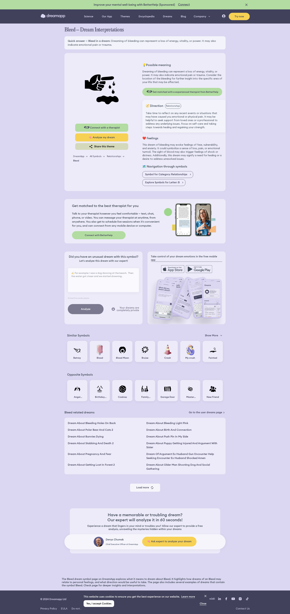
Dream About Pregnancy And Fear (89, 454)
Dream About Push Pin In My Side (167, 436)
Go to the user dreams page (205, 412)
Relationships (114, 156)
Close (203, 603)
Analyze (85, 309)
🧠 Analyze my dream (102, 137)
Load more (142, 487)
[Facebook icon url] (226, 598)
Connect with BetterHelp (99, 235)
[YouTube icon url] (233, 598)
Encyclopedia (146, 16)
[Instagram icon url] (240, 598)
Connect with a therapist (105, 127)
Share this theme (104, 146)
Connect (184, 4)
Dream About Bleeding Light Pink (167, 423)
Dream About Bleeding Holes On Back (92, 423)
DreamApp (78, 156)
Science (88, 16)
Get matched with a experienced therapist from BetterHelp (185, 91)
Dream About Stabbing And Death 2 (91, 443)
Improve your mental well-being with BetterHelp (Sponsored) (134, 5)
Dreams (167, 16)
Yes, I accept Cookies (98, 603)
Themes (125, 16)
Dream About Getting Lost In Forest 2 (91, 465)
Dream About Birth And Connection (169, 430)
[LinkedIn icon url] (220, 598)
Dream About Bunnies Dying (86, 436)
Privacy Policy (48, 608)
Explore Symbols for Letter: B (162, 182)
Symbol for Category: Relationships (166, 174)
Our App (107, 16)
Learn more (188, 596)
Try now (239, 16)
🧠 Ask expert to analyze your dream (169, 541)
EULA (64, 608)
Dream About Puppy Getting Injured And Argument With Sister (181, 445)
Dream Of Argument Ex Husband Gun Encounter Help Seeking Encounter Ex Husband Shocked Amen (180, 456)
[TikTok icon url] (247, 598)
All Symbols (96, 156)
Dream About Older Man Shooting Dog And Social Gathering (178, 467)
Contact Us (243, 608)
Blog (183, 16)
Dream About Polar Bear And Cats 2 (90, 430)
